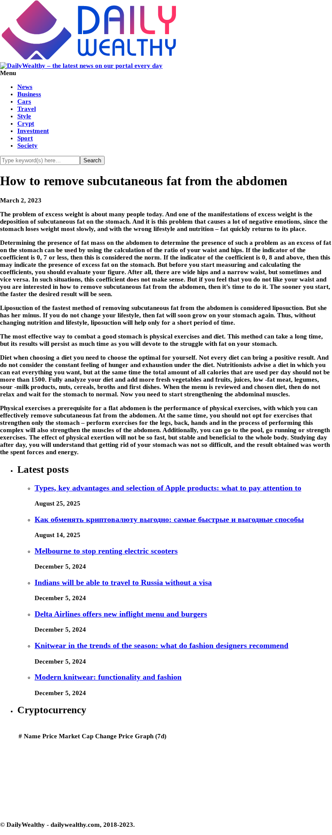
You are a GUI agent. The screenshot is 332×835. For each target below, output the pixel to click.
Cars (24, 101)
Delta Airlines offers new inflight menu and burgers (121, 614)
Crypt (25, 123)
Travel (26, 108)
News (24, 86)
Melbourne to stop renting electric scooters (106, 551)
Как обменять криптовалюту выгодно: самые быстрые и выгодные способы (169, 519)
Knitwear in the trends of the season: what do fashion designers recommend (161, 645)
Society (27, 145)
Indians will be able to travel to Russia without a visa (123, 582)
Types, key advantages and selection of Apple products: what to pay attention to (168, 488)
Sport (25, 138)
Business (29, 94)
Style (24, 116)
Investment (33, 130)
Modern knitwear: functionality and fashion (108, 677)
